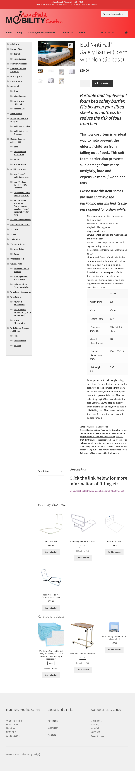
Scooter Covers (20, 164)
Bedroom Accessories (98, 427)
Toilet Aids (15, 239)
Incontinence (16, 113)
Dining (17, 91)
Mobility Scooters (18, 169)
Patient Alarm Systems (20, 219)
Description (43, 471)
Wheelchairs (15, 297)
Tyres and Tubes (17, 244)
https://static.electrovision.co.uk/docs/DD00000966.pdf (96, 490)
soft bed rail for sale (110, 453)
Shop (19, 32)
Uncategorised (17, 259)
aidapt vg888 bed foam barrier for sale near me (105, 430)
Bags (16, 146)
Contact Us (67, 32)
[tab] (51, 471)
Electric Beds (16, 81)
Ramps (17, 159)
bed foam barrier (107, 436)
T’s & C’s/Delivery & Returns (42, 32)
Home (9, 32)
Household (15, 86)
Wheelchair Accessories (20, 292)
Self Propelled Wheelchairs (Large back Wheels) (22, 312)
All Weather (15, 44)
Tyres (16, 254)
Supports (14, 234)
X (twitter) (53, 727)
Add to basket (102, 83)
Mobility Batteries (22, 126)
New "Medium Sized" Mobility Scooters (20, 185)
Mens (16, 336)
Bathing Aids (16, 49)
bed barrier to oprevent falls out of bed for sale (101, 433)
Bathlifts (17, 54)
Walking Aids (16, 264)
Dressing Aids (16, 76)
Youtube (52, 734)
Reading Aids (19, 108)
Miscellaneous (20, 59)
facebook (52, 720)
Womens (17, 345)
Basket (82, 32)
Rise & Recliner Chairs (20, 224)
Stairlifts (14, 229)
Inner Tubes (19, 249)
